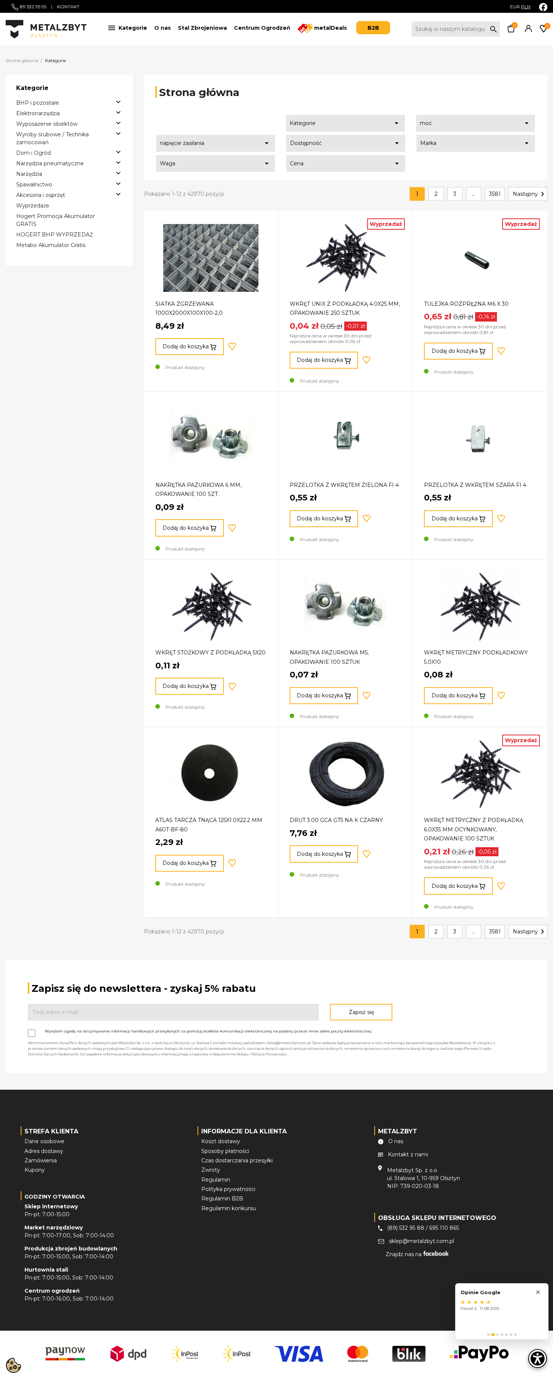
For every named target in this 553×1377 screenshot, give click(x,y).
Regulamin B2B (222, 1198)
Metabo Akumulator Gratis (50, 245)
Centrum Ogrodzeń (262, 27)
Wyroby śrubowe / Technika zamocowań (52, 138)
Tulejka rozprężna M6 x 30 (466, 303)
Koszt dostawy (220, 1141)
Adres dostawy (43, 1151)
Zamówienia (40, 1160)
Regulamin (215, 1179)
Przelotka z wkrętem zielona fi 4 (344, 485)
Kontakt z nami (408, 1154)
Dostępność (345, 143)
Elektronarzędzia (38, 113)
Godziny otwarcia (54, 1196)
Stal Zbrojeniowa (202, 27)
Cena (345, 163)
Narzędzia (29, 174)
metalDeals (330, 27)
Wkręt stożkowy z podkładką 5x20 (210, 652)
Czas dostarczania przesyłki (237, 1160)
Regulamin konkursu (228, 1208)
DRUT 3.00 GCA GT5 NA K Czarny (336, 820)
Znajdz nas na (404, 1254)
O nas (162, 27)
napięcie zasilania (215, 143)
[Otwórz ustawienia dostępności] (537, 1358)
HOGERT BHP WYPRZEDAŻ (54, 234)
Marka (476, 143)
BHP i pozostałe (37, 102)
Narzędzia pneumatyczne (50, 163)
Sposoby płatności (225, 1151)
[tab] (488, 1334)
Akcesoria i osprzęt (40, 195)
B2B (373, 27)
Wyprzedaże (32, 205)
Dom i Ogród (33, 152)
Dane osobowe (44, 1141)
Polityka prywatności (228, 1189)
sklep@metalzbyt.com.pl (421, 1241)
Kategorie (345, 123)
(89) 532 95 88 (405, 1228)
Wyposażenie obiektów (46, 123)
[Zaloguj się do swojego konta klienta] (527, 30)
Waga (215, 163)
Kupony (34, 1170)
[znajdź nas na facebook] (543, 7)
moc (475, 123)
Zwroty (210, 1170)
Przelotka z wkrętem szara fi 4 (475, 485)
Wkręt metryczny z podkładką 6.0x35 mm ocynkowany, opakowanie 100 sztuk (473, 829)
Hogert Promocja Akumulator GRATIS (55, 220)
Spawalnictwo (34, 184)
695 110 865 (444, 1228)
